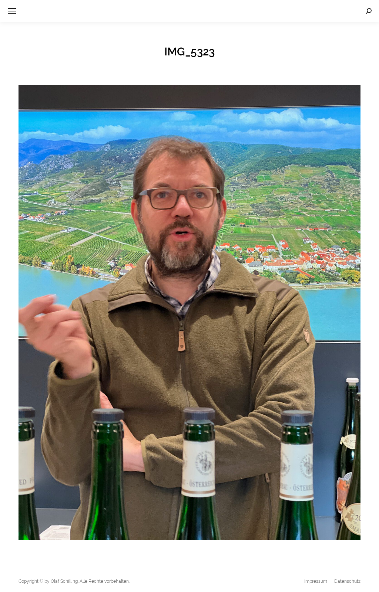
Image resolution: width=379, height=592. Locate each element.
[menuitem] (315, 581)
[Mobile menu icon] (11, 11)
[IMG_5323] (189, 312)
